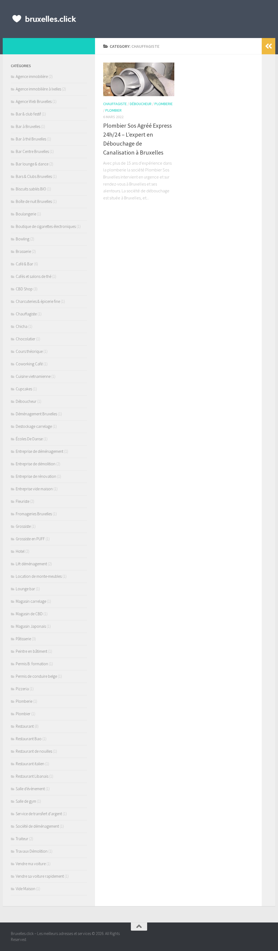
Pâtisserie (23, 638)
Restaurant (25, 726)
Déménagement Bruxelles (36, 413)
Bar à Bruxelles (28, 126)
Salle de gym (26, 801)
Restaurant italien (30, 763)
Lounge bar (25, 588)
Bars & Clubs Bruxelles (34, 176)
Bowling (22, 238)
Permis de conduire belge (36, 676)
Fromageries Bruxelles (34, 513)
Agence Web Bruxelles (34, 101)
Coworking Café (29, 363)
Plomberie (163, 103)
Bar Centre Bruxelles (32, 151)
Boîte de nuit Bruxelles (34, 201)
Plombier (113, 110)
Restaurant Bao (29, 738)
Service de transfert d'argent (39, 813)
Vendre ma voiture (31, 863)
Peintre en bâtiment (31, 651)
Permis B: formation (32, 663)
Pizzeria (22, 688)
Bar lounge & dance (32, 164)
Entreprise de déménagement (39, 451)
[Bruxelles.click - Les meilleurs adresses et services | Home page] (44, 19)
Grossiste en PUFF (30, 538)
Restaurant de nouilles (34, 751)
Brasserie (23, 251)
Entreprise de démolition (35, 463)
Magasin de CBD (29, 613)
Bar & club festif (28, 114)
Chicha (21, 326)
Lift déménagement (31, 563)
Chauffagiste (115, 103)
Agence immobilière (32, 76)
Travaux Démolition (32, 851)
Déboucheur (140, 103)
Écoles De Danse (29, 438)
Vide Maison (25, 888)
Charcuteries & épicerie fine (38, 301)
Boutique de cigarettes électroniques (46, 226)
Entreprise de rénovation (36, 476)
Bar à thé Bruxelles (31, 139)
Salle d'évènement (30, 788)
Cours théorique (29, 351)
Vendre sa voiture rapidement (40, 876)
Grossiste (23, 526)
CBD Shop (24, 288)
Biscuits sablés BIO (31, 189)
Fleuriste (22, 501)
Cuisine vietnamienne (33, 376)
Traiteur (22, 838)
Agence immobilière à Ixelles (38, 89)
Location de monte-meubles (39, 576)
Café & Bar (24, 263)
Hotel (20, 551)
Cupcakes (24, 388)
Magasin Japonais (31, 626)
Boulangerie (26, 213)
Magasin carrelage (31, 601)
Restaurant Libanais (32, 776)
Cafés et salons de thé (33, 276)
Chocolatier (25, 338)
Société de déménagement (37, 826)
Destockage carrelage (34, 426)
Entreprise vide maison (34, 488)
